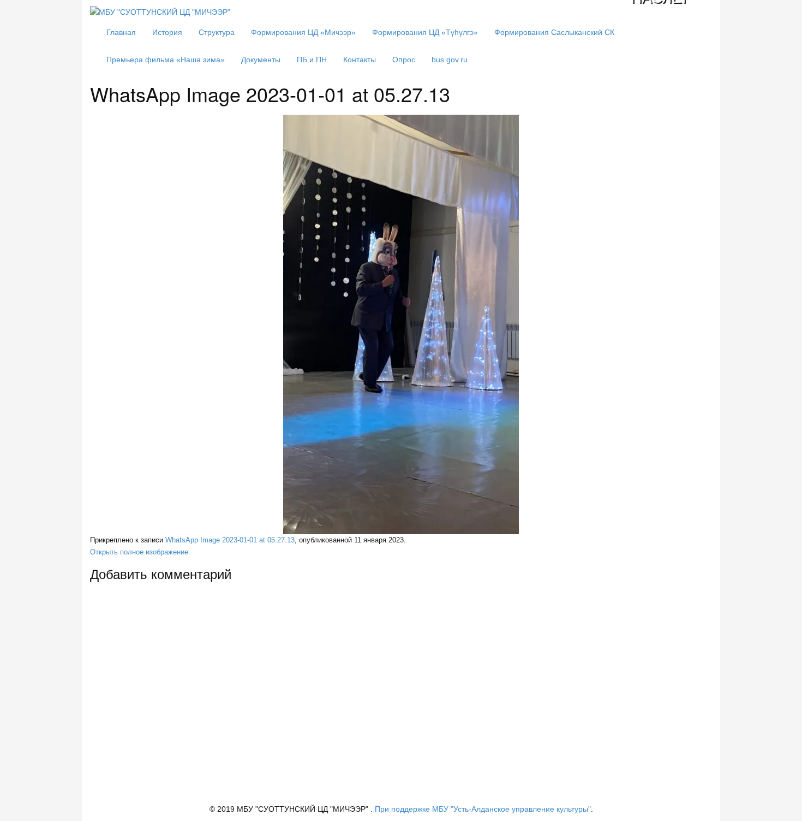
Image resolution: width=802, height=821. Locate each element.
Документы (260, 59)
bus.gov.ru (450, 59)
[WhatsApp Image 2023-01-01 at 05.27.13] (401, 324)
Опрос (403, 59)
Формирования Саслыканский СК (554, 32)
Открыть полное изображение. (140, 552)
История (167, 32)
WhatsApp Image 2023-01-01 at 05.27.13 (230, 540)
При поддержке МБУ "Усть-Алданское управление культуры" (483, 809)
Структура (217, 32)
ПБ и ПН (312, 59)
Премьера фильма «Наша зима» (165, 59)
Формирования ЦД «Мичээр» (303, 32)
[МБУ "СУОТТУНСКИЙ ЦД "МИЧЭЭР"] (160, 11)
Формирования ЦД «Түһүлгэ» (425, 32)
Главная (121, 32)
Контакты (359, 59)
